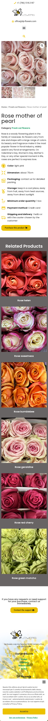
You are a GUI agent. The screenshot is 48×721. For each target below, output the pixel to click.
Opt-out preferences (17, 718)
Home (4, 107)
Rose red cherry (24, 522)
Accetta (24, 711)
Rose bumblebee (24, 411)
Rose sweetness (24, 356)
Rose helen (24, 300)
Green (24, 659)
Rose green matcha (24, 578)
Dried (24, 668)
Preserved (24, 665)
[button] (44, 682)
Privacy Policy (32, 718)
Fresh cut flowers (17, 107)
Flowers (24, 662)
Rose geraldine (24, 467)
